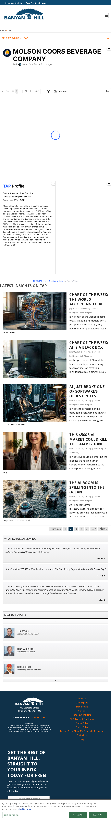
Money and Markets (13, 3)
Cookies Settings (11, 814)
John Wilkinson (25, 648)
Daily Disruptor (85, 313)
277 (94, 529)
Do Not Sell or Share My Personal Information (81, 731)
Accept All (78, 814)
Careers (81, 710)
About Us (81, 698)
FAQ (82, 739)
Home (3, 30)
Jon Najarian (24, 666)
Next (103, 529)
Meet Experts (82, 702)
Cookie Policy (82, 727)
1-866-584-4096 (37, 717)
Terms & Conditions (81, 714)
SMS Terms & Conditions (82, 719)
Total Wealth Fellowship (36, 3)
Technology (74, 452)
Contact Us (82, 735)
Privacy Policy (81, 723)
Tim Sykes (23, 630)
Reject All (97, 814)
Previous (55, 529)
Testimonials (82, 706)
